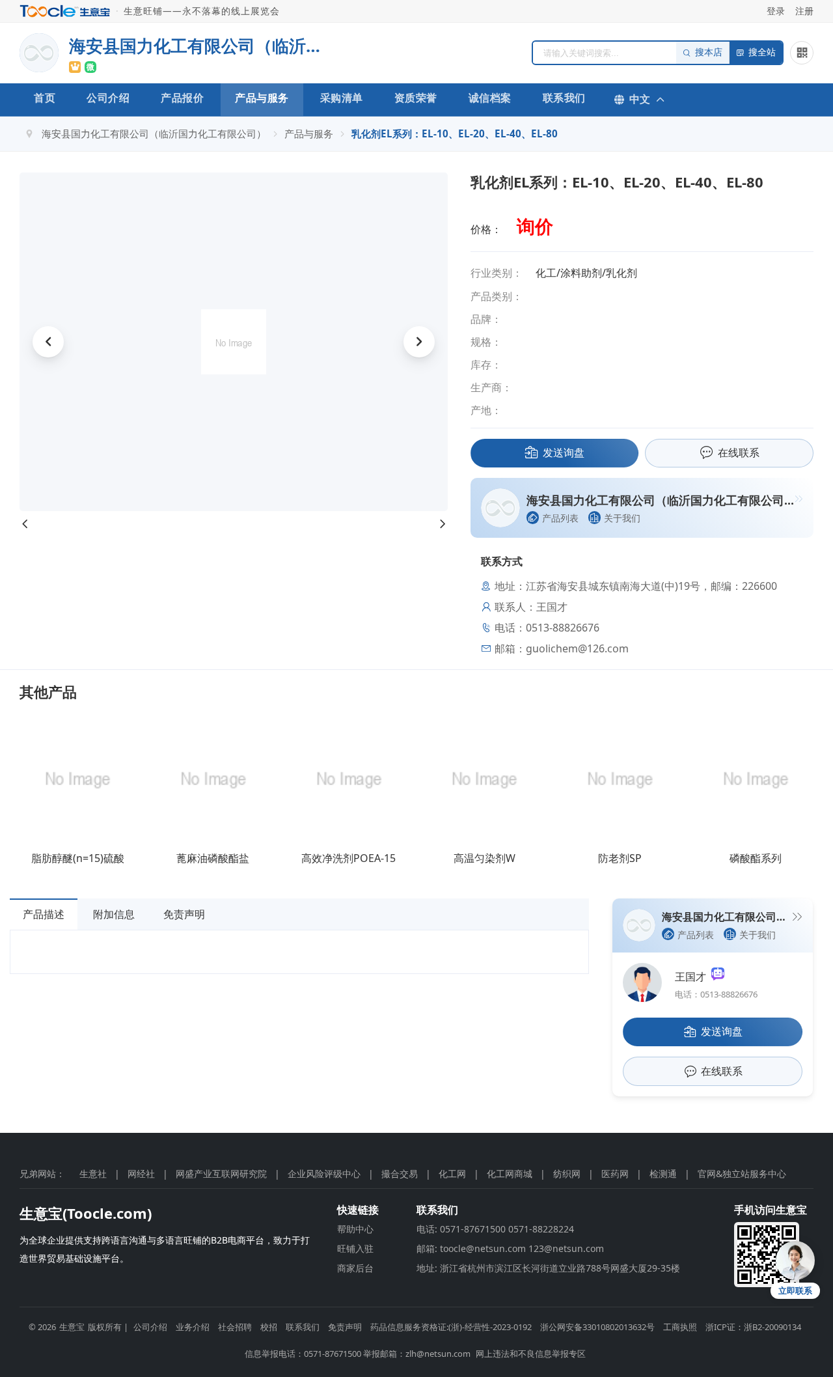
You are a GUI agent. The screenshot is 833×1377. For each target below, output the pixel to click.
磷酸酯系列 (756, 858)
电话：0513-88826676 (716, 994)
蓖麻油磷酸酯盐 (212, 858)
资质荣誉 (415, 97)
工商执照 (680, 1327)
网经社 (141, 1173)
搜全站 (762, 52)
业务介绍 (193, 1327)
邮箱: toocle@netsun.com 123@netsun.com (510, 1248)
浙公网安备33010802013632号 (597, 1327)
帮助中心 (355, 1229)
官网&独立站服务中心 (742, 1173)
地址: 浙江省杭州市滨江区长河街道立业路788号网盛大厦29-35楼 (548, 1268)
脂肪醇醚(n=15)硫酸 (77, 858)
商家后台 (355, 1268)
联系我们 (564, 97)
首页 (44, 97)
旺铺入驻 (355, 1248)
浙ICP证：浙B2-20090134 (753, 1327)
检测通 (663, 1173)
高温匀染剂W (484, 858)
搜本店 (708, 52)
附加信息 (114, 914)
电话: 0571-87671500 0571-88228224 (495, 1229)
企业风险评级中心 (324, 1173)
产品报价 (182, 97)
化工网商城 (509, 1173)
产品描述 (43, 914)
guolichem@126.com (577, 648)
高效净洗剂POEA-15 (348, 858)
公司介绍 (108, 97)
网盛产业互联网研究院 (221, 1173)
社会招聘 (235, 1327)
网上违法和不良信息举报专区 (531, 1353)
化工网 (452, 1173)
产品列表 (560, 518)
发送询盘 (563, 452)
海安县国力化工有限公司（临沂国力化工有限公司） (154, 133)
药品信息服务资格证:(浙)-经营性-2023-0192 (451, 1327)
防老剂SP (620, 858)
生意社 (93, 1173)
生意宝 (72, 1327)
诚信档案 (490, 97)
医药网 (615, 1173)
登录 (776, 11)
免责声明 (184, 914)
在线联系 (738, 452)
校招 (268, 1327)
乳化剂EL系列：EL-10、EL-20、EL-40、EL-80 (454, 133)
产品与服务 (262, 97)
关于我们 (622, 518)
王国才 (693, 976)
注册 (804, 11)
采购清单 (341, 97)
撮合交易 (399, 1173)
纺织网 (566, 1173)
